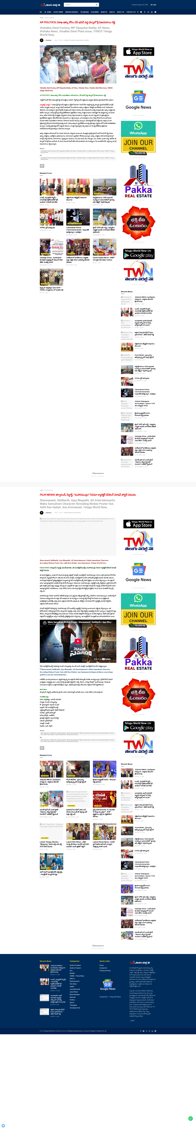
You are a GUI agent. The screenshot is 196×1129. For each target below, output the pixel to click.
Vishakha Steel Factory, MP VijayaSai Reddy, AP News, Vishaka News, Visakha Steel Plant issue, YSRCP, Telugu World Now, (77, 151)
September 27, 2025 (46, 817)
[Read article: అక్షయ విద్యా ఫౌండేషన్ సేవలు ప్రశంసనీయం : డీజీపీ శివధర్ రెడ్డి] (127, 335)
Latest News (58, 12)
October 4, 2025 (72, 265)
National (72, 997)
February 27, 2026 (46, 230)
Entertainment (49, 490)
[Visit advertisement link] (138, 62)
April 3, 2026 (71, 202)
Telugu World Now (49, 1031)
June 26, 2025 (98, 849)
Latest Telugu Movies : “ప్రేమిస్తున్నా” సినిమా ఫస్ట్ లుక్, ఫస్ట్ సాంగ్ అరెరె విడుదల (51, 844)
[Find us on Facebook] (137, 12)
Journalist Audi (75, 989)
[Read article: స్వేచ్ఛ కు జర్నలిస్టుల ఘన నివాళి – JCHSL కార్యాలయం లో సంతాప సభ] (51, 277)
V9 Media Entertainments (74, 1031)
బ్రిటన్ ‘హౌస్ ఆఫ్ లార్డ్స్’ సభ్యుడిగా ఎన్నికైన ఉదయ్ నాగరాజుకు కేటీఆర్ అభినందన (104, 230)
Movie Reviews (75, 994)
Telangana (84, 12)
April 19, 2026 (45, 205)
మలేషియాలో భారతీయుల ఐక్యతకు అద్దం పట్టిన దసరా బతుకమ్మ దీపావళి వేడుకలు (77, 260)
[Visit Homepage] (50, 4)
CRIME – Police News (77, 976)
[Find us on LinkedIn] (152, 12)
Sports (72, 1002)
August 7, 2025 (98, 819)
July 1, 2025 (97, 262)
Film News (95, 12)
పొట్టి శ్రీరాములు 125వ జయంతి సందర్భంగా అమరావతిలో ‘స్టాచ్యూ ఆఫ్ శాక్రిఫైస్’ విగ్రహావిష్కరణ (103, 200)
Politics (86, 40)
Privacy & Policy (105, 970)
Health (112, 12)
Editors (72, 978)
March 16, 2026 (98, 205)
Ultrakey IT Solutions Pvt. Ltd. (98, 1031)
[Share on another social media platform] (42, 166)
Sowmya (48, 40)
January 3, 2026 (72, 235)
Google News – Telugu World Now (110, 997)
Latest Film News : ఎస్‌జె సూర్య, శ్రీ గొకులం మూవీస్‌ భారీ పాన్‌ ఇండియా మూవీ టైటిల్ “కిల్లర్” (77, 844)
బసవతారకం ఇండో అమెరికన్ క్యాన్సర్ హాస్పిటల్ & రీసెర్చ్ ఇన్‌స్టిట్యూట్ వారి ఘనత (143, 323)
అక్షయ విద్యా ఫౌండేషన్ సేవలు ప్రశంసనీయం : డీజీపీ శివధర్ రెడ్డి (58, 1012)
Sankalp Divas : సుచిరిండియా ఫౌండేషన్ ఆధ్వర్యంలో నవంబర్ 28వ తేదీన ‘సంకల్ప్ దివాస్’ (51, 260)
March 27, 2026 (71, 784)
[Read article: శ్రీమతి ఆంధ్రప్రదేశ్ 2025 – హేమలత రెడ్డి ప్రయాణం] (127, 416)
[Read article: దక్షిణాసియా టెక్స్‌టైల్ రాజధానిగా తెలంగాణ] (78, 187)
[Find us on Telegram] (155, 12)
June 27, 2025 (71, 849)
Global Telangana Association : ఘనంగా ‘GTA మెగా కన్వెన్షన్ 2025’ (145, 403)
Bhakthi (104, 12)
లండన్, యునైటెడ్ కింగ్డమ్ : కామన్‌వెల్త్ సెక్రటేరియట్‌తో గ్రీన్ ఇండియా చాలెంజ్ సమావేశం (49, 200)
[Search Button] (97, 5)
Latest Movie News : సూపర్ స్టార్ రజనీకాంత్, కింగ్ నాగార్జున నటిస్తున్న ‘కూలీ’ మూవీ (104, 844)
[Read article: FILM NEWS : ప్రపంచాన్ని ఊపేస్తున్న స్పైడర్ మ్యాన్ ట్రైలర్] (127, 358)
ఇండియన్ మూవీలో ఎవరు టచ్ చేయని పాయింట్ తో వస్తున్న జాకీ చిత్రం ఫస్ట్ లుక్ (76, 812)
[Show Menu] (41, 12)
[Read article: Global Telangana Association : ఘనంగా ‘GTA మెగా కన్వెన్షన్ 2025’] (127, 404)
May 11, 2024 (58, 40)
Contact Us (131, 12)
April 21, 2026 (45, 787)
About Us (120, 12)
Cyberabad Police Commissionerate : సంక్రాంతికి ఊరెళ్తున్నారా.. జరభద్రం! (77, 230)
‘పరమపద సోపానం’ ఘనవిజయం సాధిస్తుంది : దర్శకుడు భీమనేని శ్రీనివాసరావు (145, 299)
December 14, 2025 (99, 784)
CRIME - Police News (74, 223)
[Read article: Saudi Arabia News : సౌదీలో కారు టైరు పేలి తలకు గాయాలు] (104, 247)
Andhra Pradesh (71, 12)
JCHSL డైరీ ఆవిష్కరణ (47, 228)
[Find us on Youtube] (141, 12)
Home (49, 12)
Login (154, 5)
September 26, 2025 (73, 817)
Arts (71, 970)
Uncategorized (75, 1008)
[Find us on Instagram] (148, 12)
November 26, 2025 (46, 265)
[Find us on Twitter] (145, 12)
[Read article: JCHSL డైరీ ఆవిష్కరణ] (51, 217)
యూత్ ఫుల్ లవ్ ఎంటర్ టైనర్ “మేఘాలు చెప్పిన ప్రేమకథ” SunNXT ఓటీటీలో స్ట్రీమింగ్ (144, 462)
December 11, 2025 (99, 235)
